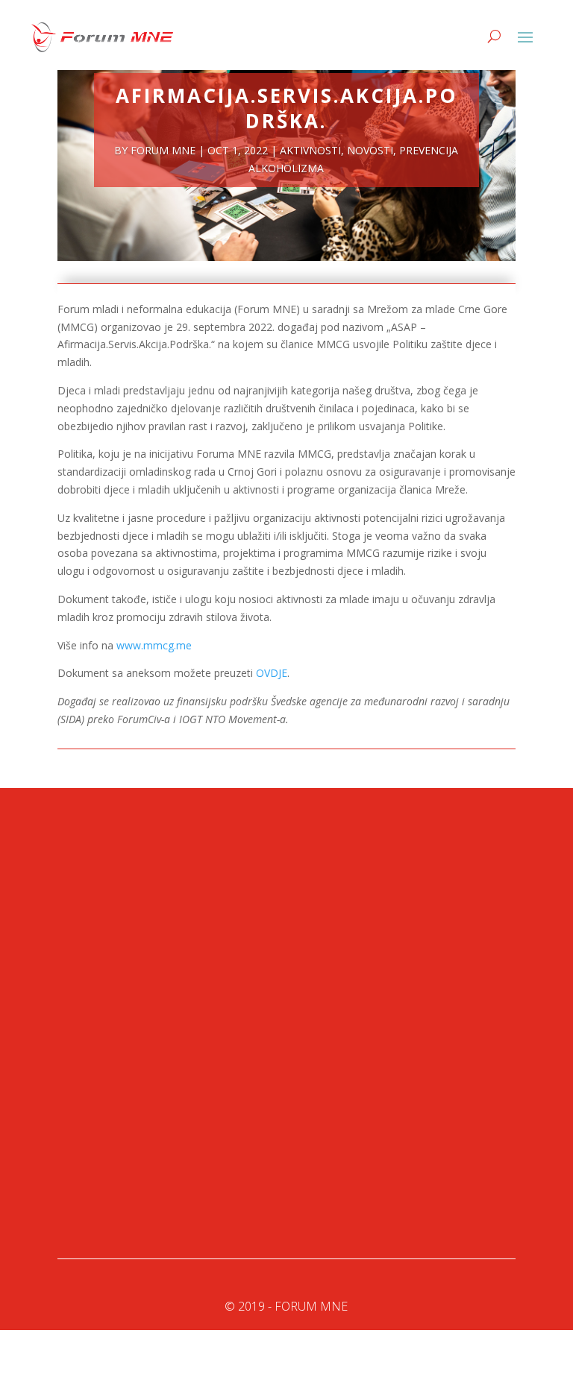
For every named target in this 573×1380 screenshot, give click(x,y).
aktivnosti (310, 150)
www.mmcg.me (154, 645)
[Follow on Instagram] (169, 1181)
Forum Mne (163, 150)
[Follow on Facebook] (80, 1181)
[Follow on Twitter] (110, 1181)
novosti (370, 150)
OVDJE (271, 673)
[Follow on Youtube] (139, 1181)
